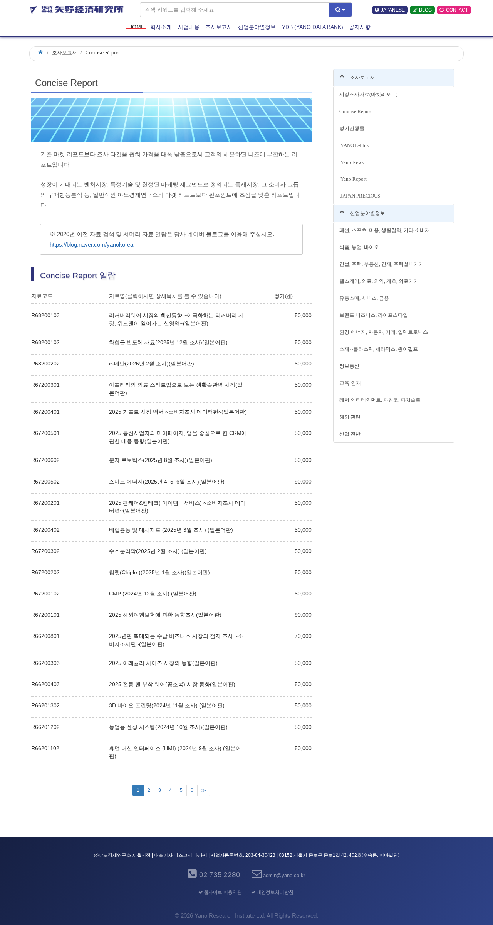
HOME (136, 27)
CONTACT (457, 10)
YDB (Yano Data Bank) (312, 27)
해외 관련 (350, 417)
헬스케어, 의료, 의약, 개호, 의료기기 (379, 281)
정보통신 (349, 366)
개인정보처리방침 (275, 892)
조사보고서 (218, 27)
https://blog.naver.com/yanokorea (91, 244)
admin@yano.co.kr (284, 875)
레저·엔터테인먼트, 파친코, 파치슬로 (380, 400)
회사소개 (161, 27)
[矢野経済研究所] (77, 9)
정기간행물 (351, 128)
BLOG (425, 10)
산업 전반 (350, 434)
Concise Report (355, 111)
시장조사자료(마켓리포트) (368, 94)
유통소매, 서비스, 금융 (364, 298)
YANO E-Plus (354, 145)
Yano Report (353, 179)
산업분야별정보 (257, 27)
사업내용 (189, 27)
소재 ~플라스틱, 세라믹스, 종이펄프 (378, 349)
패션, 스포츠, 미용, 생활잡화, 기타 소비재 (384, 230)
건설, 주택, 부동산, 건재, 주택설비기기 (381, 264)
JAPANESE (393, 10)
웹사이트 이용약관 (222, 892)
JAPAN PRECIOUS (359, 196)
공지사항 (360, 27)
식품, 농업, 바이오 (359, 247)
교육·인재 (350, 383)
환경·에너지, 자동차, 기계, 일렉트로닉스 (383, 332)
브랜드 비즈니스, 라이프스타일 (373, 315)
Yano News (351, 162)
